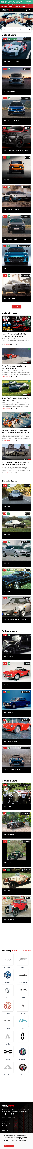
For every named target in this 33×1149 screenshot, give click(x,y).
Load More (16, 307)
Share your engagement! (13, 2)
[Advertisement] (16, 936)
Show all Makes (27, 950)
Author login (5, 1130)
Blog (3, 1128)
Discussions (13, 39)
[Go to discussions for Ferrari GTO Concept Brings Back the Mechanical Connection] (29, 349)
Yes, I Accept (8, 1146)
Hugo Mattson (6, 344)
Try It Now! (22, 6)
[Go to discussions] (9, 69)
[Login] (29, 9)
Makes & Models (6, 1123)
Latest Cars (5, 1121)
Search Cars (5, 1125)
